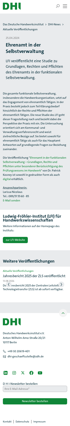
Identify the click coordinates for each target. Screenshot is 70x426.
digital (7, 179)
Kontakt (7, 421)
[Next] (61, 285)
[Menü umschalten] (61, 6)
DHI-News (54, 24)
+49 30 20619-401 (19, 351)
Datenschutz (22, 421)
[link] (5, 373)
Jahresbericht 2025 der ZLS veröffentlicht (34, 276)
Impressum (39, 421)
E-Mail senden (11, 200)
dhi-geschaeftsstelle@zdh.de (26, 356)
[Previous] (9, 285)
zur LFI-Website (15, 240)
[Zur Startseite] (12, 6)
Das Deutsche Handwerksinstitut (23, 24)
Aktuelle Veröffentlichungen (20, 29)
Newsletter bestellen (35, 401)
